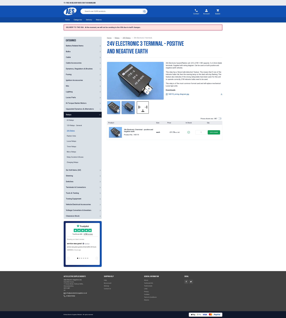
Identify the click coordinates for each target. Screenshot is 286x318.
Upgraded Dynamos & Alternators (80, 109)
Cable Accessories (74, 63)
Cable (68, 57)
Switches (69, 182)
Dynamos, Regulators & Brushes (79, 69)
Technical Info (148, 283)
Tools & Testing (72, 193)
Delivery (89, 20)
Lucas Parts (71, 97)
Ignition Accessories (74, 80)
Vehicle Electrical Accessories (78, 205)
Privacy (146, 291)
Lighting (69, 92)
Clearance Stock (72, 216)
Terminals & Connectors (76, 187)
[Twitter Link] (191, 282)
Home (67, 20)
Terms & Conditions (150, 297)
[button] (100, 46)
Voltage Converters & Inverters (78, 210)
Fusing (69, 74)
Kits (67, 86)
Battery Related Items (74, 46)
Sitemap (106, 286)
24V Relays (127, 38)
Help (105, 280)
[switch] (220, 118)
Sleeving (69, 176)
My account (107, 283)
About (146, 280)
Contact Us (107, 289)
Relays (68, 115)
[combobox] (113, 11)
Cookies (146, 294)
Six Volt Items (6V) (73, 170)
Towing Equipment (73, 199)
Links (145, 289)
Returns (99, 20)
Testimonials (148, 286)
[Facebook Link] (186, 282)
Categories (78, 20)
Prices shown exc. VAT (209, 119)
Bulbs (68, 51)
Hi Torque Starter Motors (76, 103)
